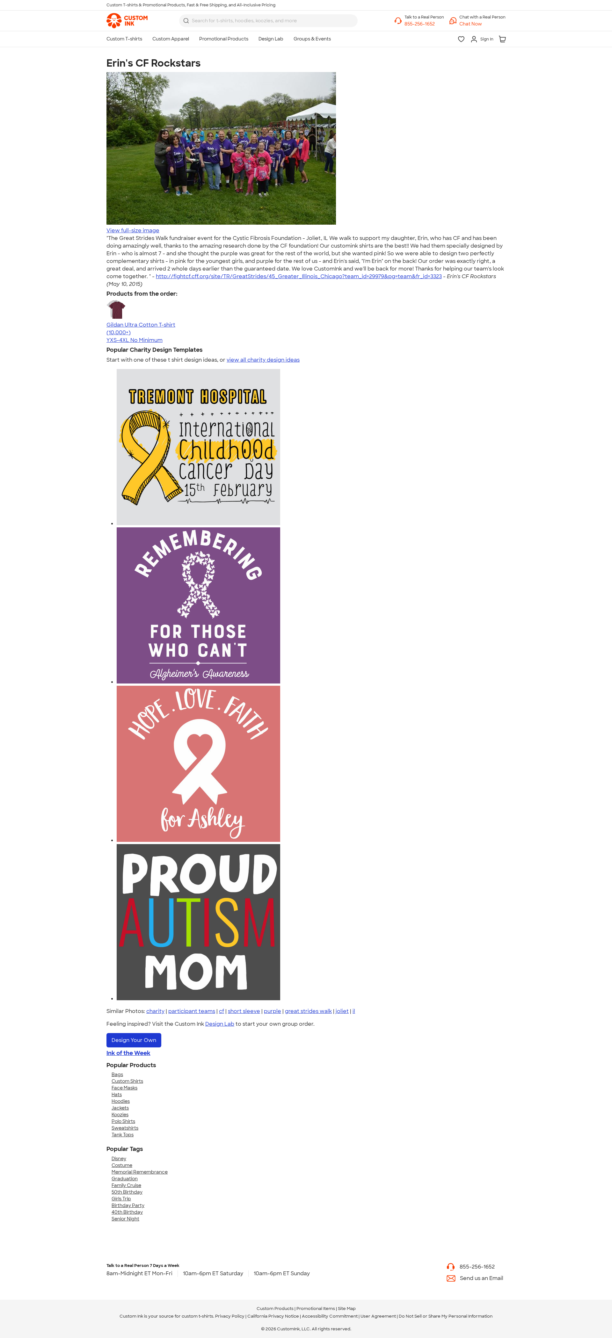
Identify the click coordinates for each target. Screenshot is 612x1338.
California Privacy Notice (273, 1316)
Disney (119, 1158)
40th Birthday (127, 1212)
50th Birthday (127, 1192)
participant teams (191, 1011)
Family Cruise (126, 1185)
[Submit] (186, 20)
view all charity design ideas (263, 360)
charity (155, 1011)
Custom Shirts (127, 1081)
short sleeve (244, 1011)
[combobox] (268, 20)
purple (272, 1011)
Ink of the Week (128, 1053)
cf (221, 1011)
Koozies (120, 1114)
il (354, 1011)
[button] (482, 24)
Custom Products (275, 1308)
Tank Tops (123, 1135)
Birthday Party (128, 1205)
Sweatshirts (125, 1128)
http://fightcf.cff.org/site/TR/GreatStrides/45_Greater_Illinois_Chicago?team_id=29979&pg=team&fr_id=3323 (299, 276)
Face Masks (124, 1088)
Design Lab (219, 1024)
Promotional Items (315, 1308)
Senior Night (125, 1219)
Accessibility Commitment (330, 1316)
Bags (117, 1074)
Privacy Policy (229, 1316)
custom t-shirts (197, 1316)
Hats (117, 1094)
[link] (127, 20)
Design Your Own (134, 1040)
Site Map (347, 1308)
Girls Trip (121, 1199)
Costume (122, 1165)
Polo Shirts (123, 1121)
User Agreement (378, 1316)
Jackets (120, 1108)
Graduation (125, 1179)
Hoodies (121, 1101)
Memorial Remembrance (140, 1172)
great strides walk (308, 1011)
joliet (342, 1011)
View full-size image (132, 230)
